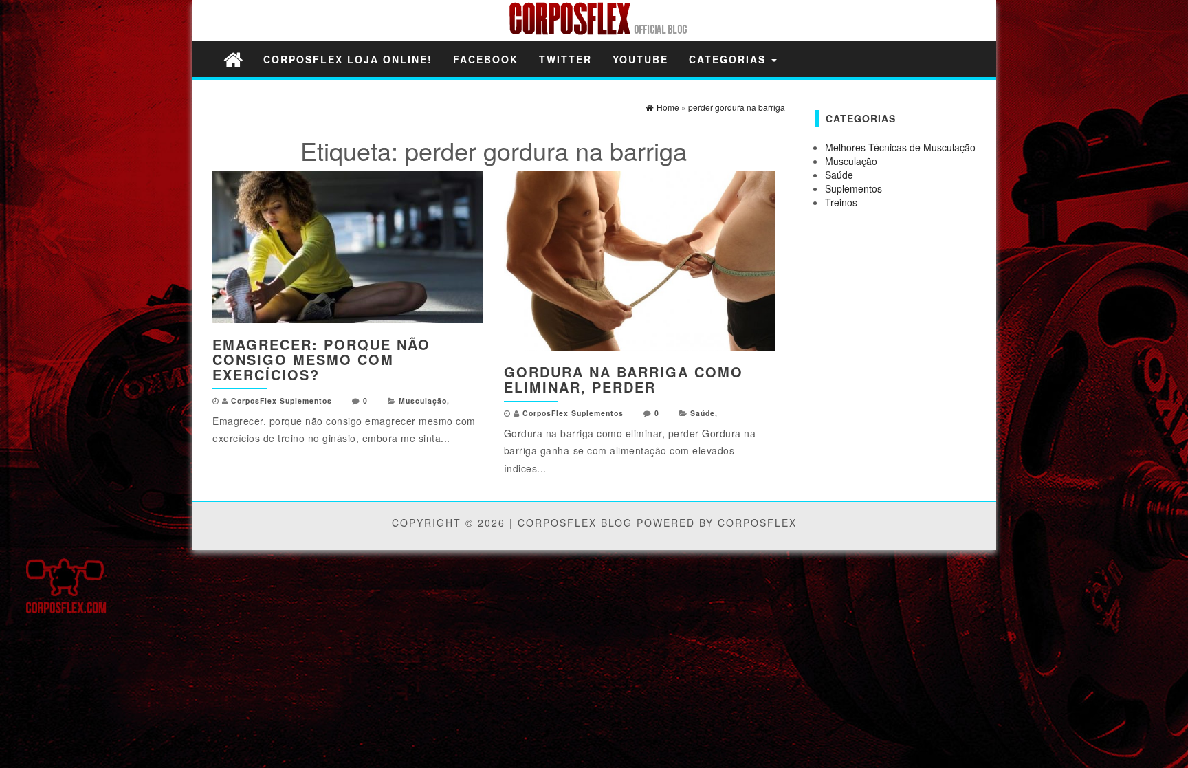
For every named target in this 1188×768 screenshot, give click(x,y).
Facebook (485, 59)
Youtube (640, 59)
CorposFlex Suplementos (281, 400)
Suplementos (853, 188)
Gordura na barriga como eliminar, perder (623, 379)
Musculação (423, 400)
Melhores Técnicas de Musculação (900, 147)
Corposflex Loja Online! (347, 59)
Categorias (729, 59)
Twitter (565, 59)
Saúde (702, 413)
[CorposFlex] (233, 59)
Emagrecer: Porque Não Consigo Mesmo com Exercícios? (321, 359)
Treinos (841, 202)
